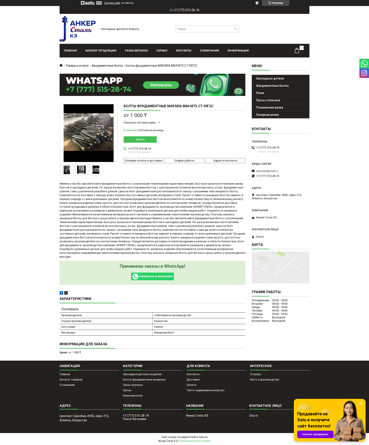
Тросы (127, 390)
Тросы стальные (268, 100)
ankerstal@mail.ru (267, 171)
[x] (66, 293)
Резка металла (136, 50)
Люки (260, 93)
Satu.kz (203, 437)
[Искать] (235, 29)
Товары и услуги (77, 65)
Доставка (193, 379)
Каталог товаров (71, 379)
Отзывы (255, 374)
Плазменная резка (269, 107)
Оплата (191, 384)
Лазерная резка (267, 114)
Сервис (162, 50)
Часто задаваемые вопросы (205, 390)
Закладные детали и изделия (142, 374)
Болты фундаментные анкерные (144, 379)
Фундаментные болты (107, 65)
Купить (140, 139)
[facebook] (61, 293)
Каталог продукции (100, 50)
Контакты (183, 50)
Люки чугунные (133, 384)
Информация (238, 50)
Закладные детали (270, 78)
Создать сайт (112, 2)
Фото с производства (264, 379)
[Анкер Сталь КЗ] (78, 29)
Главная (70, 50)
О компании (209, 50)
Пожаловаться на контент (195, 440)
